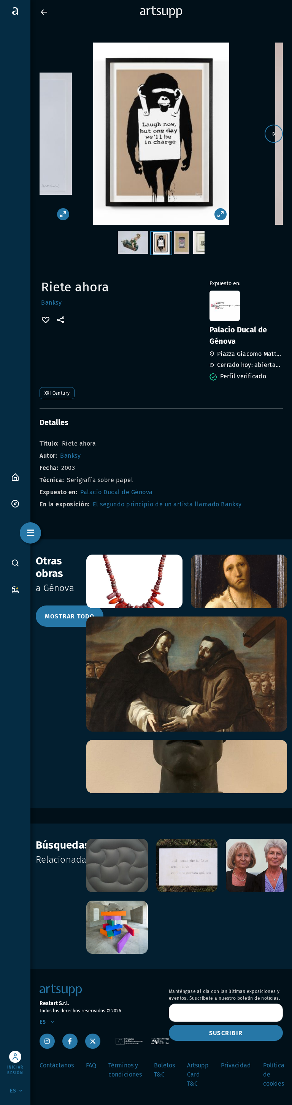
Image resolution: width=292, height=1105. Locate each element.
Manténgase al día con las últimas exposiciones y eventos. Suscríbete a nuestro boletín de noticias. (224, 995)
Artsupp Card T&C (198, 1074)
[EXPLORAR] (15, 503)
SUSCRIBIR (226, 1033)
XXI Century (57, 393)
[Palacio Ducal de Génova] (245, 306)
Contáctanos (57, 1065)
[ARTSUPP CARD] (15, 589)
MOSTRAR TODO (69, 616)
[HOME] (15, 476)
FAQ (91, 1065)
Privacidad (236, 1065)
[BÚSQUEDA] (15, 562)
